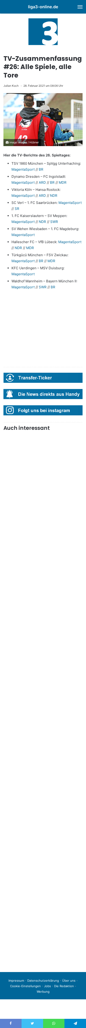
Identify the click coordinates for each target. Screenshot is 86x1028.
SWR (54, 221)
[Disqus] (43, 904)
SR (17, 208)
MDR (63, 182)
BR (41, 169)
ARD (42, 182)
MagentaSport (23, 169)
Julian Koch (11, 85)
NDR (53, 195)
